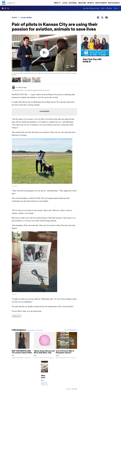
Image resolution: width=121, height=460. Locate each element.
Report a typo (16, 316)
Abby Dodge (22, 87)
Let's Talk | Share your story (91, 8)
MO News (109, 8)
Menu (56, 3)
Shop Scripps (101, 3)
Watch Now (113, 3)
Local (64, 3)
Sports (90, 3)
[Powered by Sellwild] (74, 389)
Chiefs (103, 8)
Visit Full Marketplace (71, 330)
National (73, 3)
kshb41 (3, 8)
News (14, 18)
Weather (82, 3)
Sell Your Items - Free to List (35, 330)
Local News (26, 18)
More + (116, 8)
